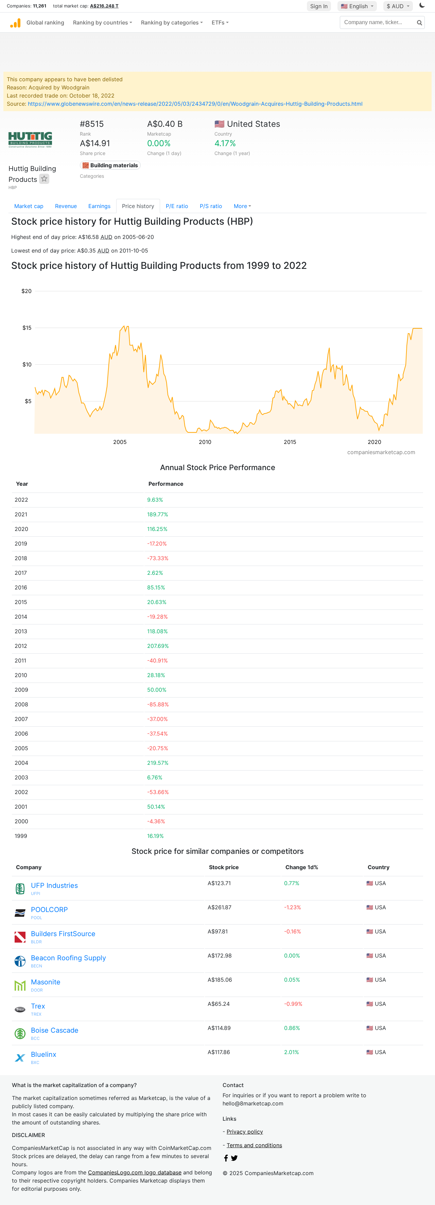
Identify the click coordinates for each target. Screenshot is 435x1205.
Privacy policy (245, 1131)
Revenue (66, 206)
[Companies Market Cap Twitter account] (234, 1159)
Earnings (99, 206)
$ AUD (396, 6)
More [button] (240, 206)
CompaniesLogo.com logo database (134, 1172)
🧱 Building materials (110, 165)
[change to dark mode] (422, 6)
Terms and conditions (254, 1145)
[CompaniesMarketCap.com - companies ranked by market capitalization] (15, 22)
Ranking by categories (170, 22)
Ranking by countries (100, 22)
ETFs (218, 22)
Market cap (29, 206)
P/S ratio (211, 206)
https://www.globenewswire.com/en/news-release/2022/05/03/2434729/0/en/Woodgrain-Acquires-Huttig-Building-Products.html (195, 103)
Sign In (319, 6)
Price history (138, 206)
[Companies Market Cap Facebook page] (226, 1159)
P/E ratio (177, 206)
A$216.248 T (104, 5)
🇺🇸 (354, 6)
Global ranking (45, 22)
